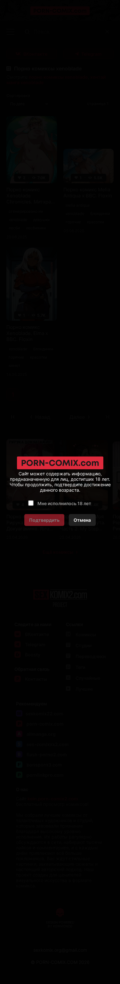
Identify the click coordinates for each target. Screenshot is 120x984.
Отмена (82, 520)
